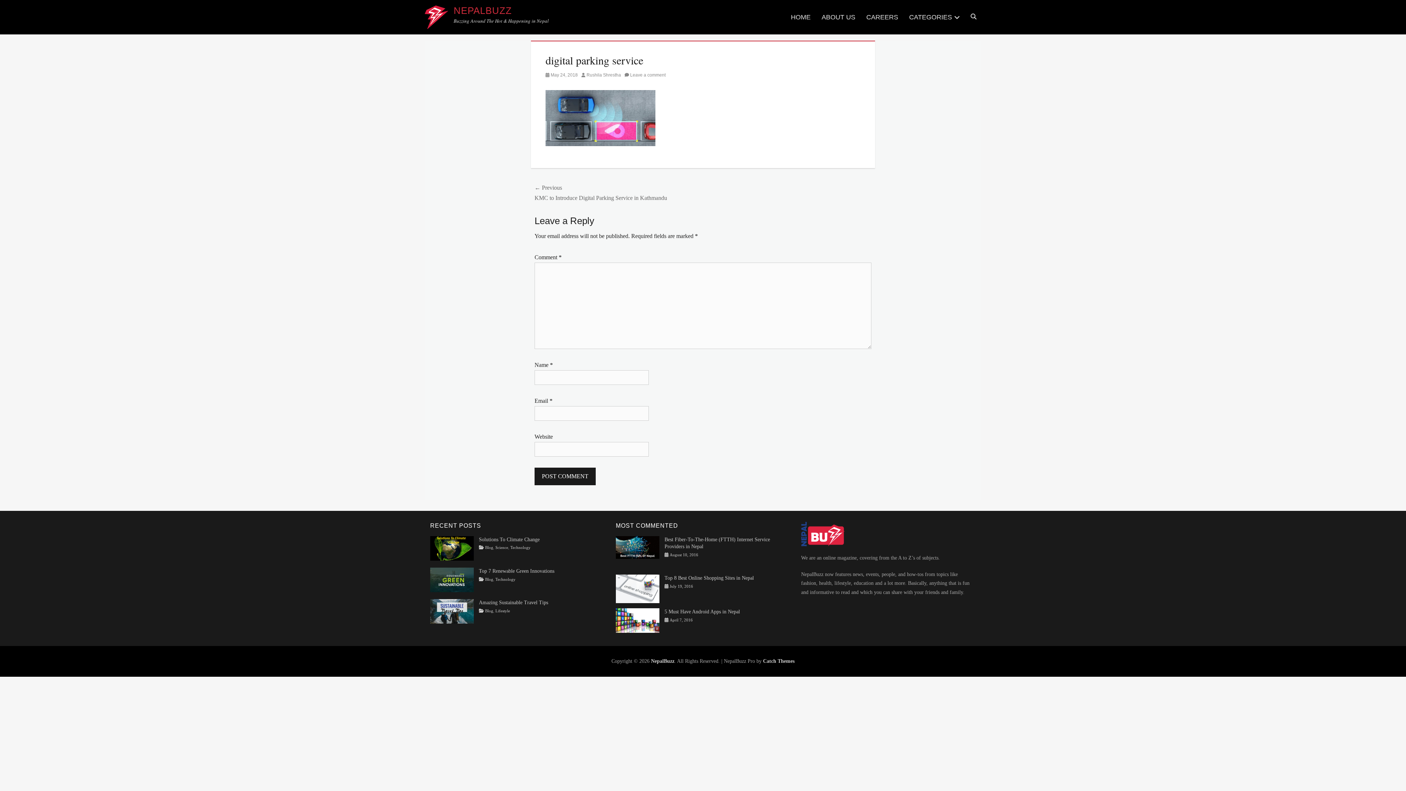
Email (544, 401)
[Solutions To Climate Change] (452, 547)
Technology (520, 548)
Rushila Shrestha (604, 75)
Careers (882, 17)
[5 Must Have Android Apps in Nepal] (637, 620)
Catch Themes (779, 661)
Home (801, 17)
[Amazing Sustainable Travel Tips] (452, 611)
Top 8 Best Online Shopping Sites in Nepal (709, 578)
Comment (548, 257)
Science (501, 548)
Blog (489, 548)
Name (544, 365)
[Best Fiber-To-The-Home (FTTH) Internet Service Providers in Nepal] (637, 547)
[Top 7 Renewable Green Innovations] (452, 579)
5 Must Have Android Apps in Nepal (702, 611)
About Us (838, 17)
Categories (930, 17)
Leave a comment (648, 75)
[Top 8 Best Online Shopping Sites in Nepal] (637, 588)
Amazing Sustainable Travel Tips (513, 602)
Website (544, 437)
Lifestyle (502, 611)
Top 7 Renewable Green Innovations (516, 571)
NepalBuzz (483, 10)
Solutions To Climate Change (509, 539)
